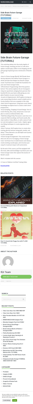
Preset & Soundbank (9, 379)
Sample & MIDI (7, 374)
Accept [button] (14, 400)
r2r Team (16, 18)
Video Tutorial (6, 18)
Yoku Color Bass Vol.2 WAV (11, 313)
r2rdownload (7, 2)
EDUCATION (6, 386)
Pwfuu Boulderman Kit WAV (11, 333)
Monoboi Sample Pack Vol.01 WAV (13, 322)
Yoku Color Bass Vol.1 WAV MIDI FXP (14, 310)
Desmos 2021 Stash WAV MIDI (12, 348)
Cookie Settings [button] (6, 400)
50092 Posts (8, 281)
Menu (25, 2)
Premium (5, 372)
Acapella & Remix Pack (10, 381)
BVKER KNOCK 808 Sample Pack (13, 320)
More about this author (10, 276)
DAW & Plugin (7, 376)
